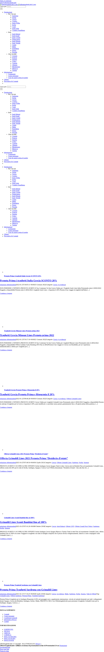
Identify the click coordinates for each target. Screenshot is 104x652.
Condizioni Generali (10, 618)
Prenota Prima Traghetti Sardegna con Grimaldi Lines (23, 585)
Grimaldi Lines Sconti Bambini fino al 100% (19, 518)
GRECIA (7, 633)
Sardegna (75, 462)
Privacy (38, 644)
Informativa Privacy (10, 619)
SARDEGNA (8, 629)
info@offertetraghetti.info (8, 3)
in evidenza (62, 285)
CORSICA (7, 635)
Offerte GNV (70, 526)
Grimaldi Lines (5, 596)
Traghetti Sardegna (38, 596)
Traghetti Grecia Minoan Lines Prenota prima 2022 (22, 331)
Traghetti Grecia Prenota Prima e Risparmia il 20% (22, 390)
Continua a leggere (6, 293)
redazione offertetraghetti (8, 285)
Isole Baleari (61, 526)
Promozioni (63, 645)
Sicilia (81, 462)
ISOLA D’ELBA (9, 638)
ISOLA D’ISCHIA (10, 637)
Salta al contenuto (5, 1)
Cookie (6, 621)
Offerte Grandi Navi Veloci (83, 526)
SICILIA (7, 631)
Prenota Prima (26, 596)
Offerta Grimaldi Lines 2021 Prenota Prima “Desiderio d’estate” (26, 454)
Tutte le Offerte (91, 594)
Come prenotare (9, 616)
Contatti (6, 614)
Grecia (55, 285)
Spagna (86, 462)
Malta (66, 594)
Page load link (4, 649)
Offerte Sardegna (15, 596)
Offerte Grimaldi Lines (73, 399)
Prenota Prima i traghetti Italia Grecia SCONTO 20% (22, 276)
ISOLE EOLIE (9, 640)
